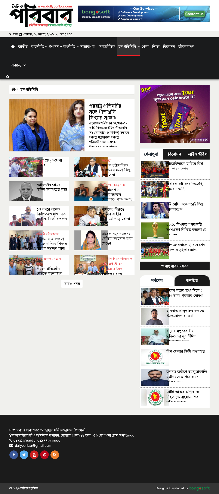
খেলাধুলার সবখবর (174, 266)
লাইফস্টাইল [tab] (197, 154)
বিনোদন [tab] (174, 154)
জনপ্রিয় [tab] (192, 280)
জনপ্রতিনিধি (29, 89)
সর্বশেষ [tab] (157, 280)
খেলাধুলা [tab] (151, 154)
